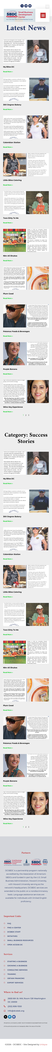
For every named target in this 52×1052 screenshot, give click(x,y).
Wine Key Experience (13, 407)
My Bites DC (8, 67)
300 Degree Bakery (12, 105)
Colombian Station (11, 142)
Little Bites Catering (12, 180)
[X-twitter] (22, 5)
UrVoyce (43, 1044)
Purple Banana (10, 369)
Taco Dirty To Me (11, 218)
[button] (43, 15)
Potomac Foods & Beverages (16, 331)
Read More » (8, 72)
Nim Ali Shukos (10, 256)
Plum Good (8, 294)
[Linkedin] (26, 5)
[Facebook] (30, 5)
